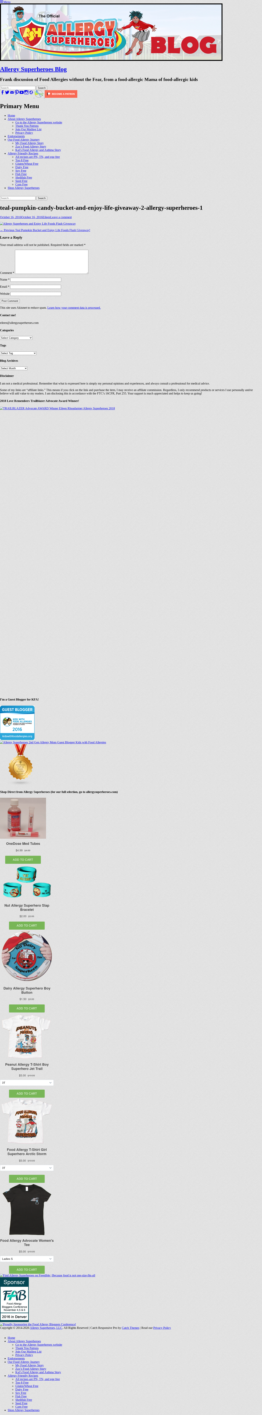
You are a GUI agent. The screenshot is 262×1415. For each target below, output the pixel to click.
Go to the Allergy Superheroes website (38, 122)
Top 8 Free (22, 160)
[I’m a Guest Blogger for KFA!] (17, 739)
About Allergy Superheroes (24, 119)
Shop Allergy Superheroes (24, 187)
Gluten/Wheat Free (26, 163)
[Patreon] (60, 96)
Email (4, 286)
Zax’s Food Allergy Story (30, 146)
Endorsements (16, 136)
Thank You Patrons (27, 125)
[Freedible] (39, 96)
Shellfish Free (23, 177)
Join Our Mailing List (28, 129)
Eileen (46, 217)
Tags (3, 345)
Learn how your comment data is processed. (74, 307)
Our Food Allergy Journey (24, 139)
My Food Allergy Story (29, 143)
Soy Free (20, 170)
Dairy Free (21, 167)
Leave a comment (61, 217)
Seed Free (21, 181)
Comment (7, 272)
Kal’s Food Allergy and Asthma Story (38, 150)
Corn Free (21, 184)
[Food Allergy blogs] (20, 784)
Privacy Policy (24, 132)
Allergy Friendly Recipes (23, 153)
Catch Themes (130, 1327)
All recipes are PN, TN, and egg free (37, 156)
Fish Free (21, 174)
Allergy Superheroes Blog (33, 69)
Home (11, 115)
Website (5, 293)
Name (5, 279)
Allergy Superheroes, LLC (46, 1327)
